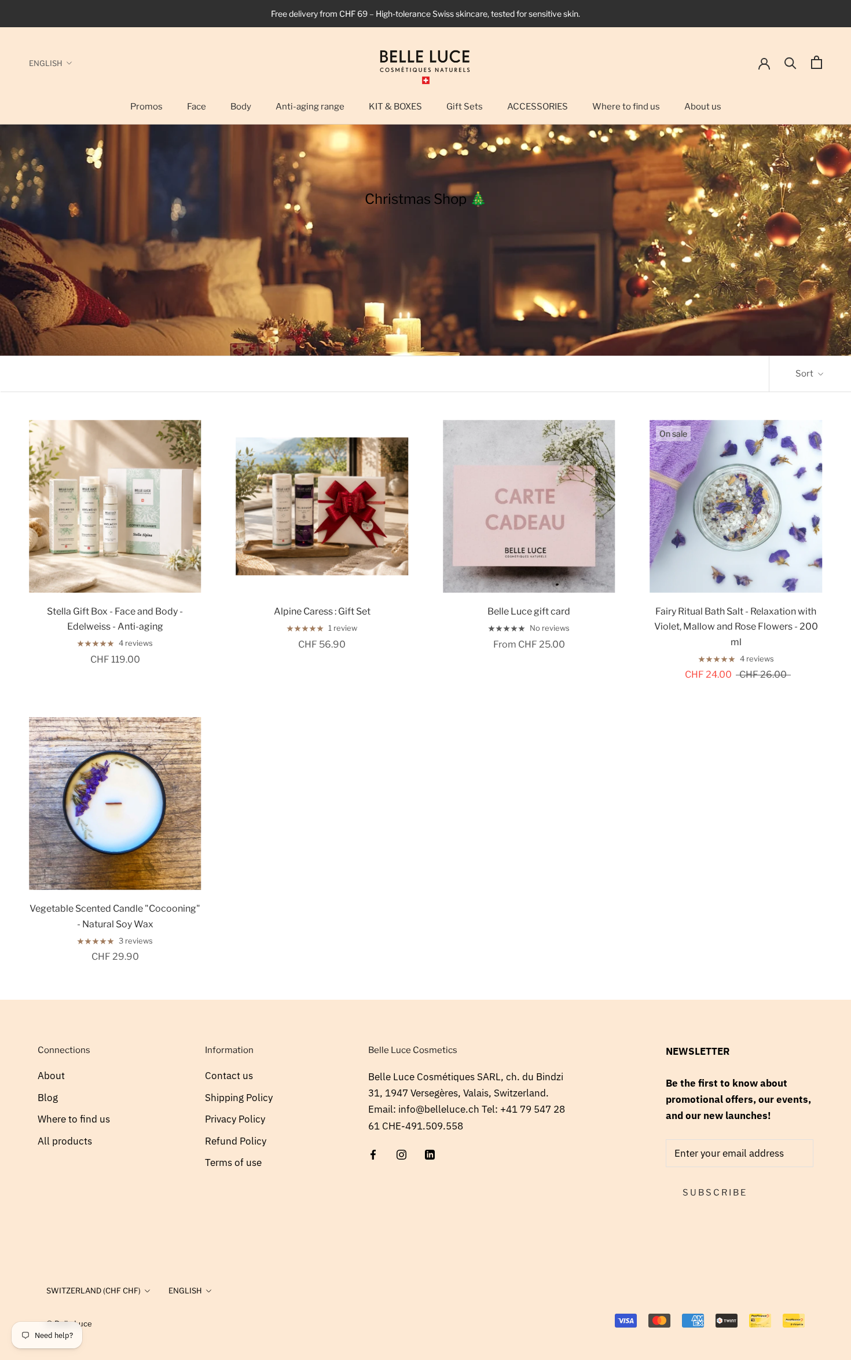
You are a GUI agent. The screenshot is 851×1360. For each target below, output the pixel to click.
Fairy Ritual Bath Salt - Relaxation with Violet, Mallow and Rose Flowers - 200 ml (736, 627)
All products (65, 1141)
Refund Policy (235, 1141)
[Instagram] (401, 1154)
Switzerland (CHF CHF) (93, 1290)
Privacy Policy (235, 1119)
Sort (805, 373)
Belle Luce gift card (528, 611)
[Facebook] (373, 1154)
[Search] (790, 62)
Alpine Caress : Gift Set (322, 611)
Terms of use (233, 1162)
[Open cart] (816, 62)
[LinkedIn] (430, 1154)
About (51, 1075)
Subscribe (715, 1192)
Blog (48, 1097)
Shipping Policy (239, 1097)
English (46, 63)
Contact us (229, 1075)
